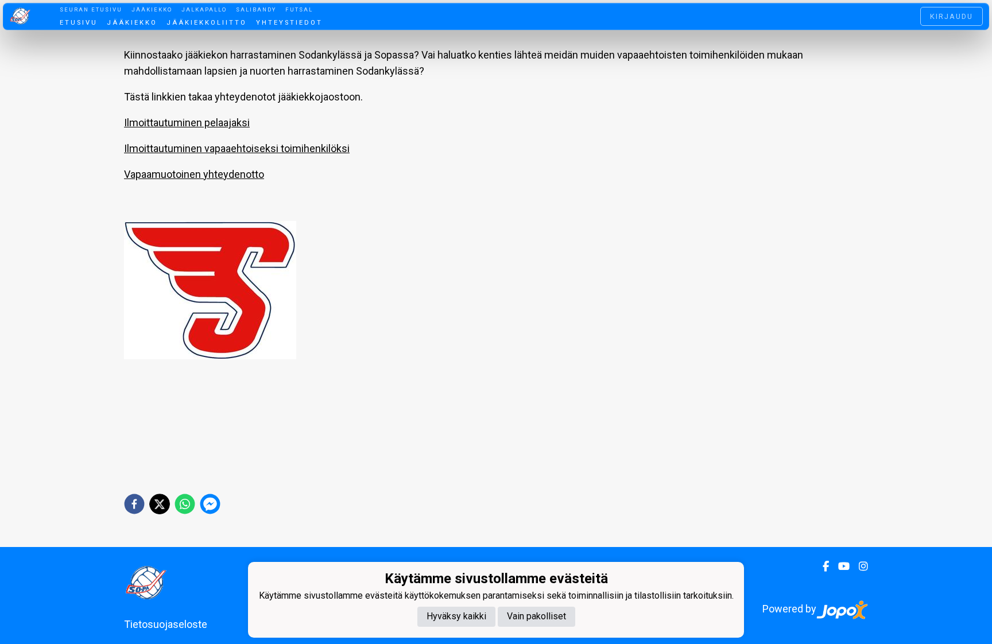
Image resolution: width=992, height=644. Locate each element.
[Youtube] (839, 566)
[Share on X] (159, 504)
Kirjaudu (951, 16)
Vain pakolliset (536, 616)
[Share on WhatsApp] (185, 504)
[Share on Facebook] (134, 504)
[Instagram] (859, 566)
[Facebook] (821, 566)
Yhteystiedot (289, 22)
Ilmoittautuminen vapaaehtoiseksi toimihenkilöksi (237, 148)
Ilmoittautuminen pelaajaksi (187, 123)
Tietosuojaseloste (165, 624)
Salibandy (256, 9)
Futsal (299, 9)
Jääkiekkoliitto (206, 22)
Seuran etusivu (91, 9)
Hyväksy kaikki (456, 616)
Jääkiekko (151, 9)
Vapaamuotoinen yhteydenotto (194, 174)
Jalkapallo (204, 9)
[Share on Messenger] (210, 504)
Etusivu (79, 22)
